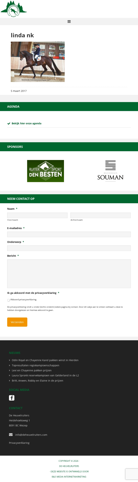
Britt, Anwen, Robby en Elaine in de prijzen (37, 380)
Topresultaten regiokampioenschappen (35, 365)
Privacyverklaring (19, 443)
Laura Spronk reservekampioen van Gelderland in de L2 (45, 375)
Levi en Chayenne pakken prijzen (32, 370)
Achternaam (77, 219)
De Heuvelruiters (69, 466)
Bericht (13, 255)
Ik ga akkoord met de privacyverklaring (33, 293)
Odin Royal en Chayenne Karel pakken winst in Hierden (45, 360)
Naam (12, 208)
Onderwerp (15, 242)
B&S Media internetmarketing (69, 476)
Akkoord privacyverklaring (23, 299)
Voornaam (12, 219)
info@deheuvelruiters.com (31, 434)
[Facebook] (11, 398)
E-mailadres (16, 228)
